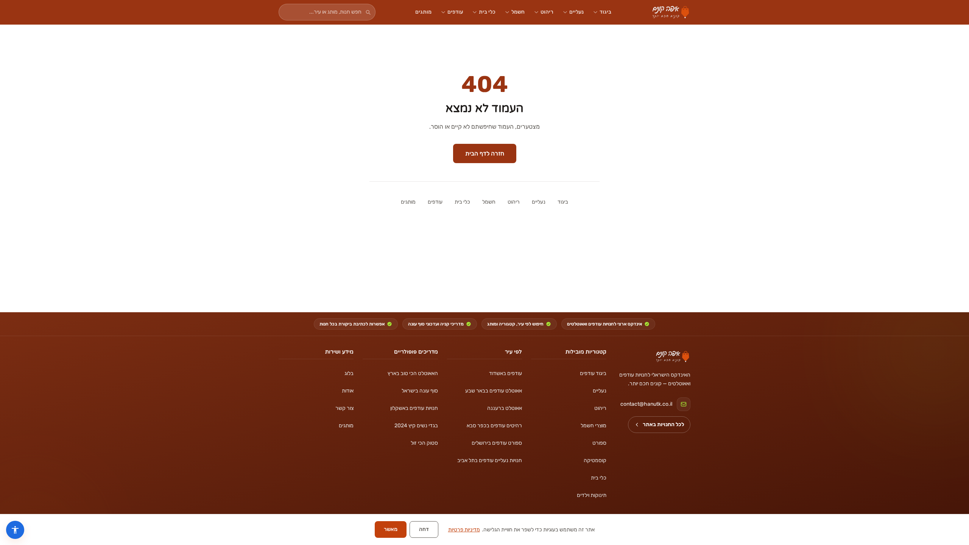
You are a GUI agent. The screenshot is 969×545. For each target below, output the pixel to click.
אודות (348, 391)
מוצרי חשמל (593, 425)
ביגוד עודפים (593, 373)
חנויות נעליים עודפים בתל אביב (489, 460)
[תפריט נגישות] (15, 530)
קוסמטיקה (595, 460)
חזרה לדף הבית (484, 153)
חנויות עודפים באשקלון (414, 408)
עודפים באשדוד (505, 373)
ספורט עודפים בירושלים (497, 443)
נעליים (576, 12)
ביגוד (605, 12)
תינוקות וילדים (591, 495)
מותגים (423, 12)
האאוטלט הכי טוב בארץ (413, 373)
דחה (424, 529)
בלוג (349, 373)
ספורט (599, 443)
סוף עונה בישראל (420, 391)
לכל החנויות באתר (663, 424)
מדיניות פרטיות (464, 529)
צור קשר (344, 408)
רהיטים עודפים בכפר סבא (494, 425)
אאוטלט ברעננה (504, 408)
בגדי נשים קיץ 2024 (416, 425)
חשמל (518, 12)
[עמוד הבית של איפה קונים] (672, 356)
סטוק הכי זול (424, 443)
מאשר (390, 529)
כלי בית (487, 12)
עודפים (455, 12)
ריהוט (547, 12)
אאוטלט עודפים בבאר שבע (493, 391)
